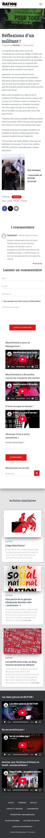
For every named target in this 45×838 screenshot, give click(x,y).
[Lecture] (8, 366)
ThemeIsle (31, 832)
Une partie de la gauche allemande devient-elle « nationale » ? (18, 602)
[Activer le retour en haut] (40, 833)
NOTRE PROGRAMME (12, 821)
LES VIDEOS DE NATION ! (31, 821)
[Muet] (32, 366)
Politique (16, 196)
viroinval (24, 201)
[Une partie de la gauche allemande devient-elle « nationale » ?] (22, 578)
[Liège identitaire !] (22, 524)
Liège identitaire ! (15, 545)
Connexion (22, 803)
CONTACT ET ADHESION (15, 809)
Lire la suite (27, 620)
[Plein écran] (36, 366)
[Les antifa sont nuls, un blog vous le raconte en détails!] (22, 641)
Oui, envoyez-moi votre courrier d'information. (22, 301)
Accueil (11, 803)
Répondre (38, 264)
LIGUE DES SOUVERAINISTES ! (22, 826)
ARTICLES (33, 803)
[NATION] (10, 4)
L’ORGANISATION (32, 809)
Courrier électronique (14, 442)
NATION (16, 201)
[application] (22, 359)
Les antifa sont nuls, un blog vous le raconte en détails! (20, 663)
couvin (9, 201)
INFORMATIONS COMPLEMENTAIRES (22, 815)
